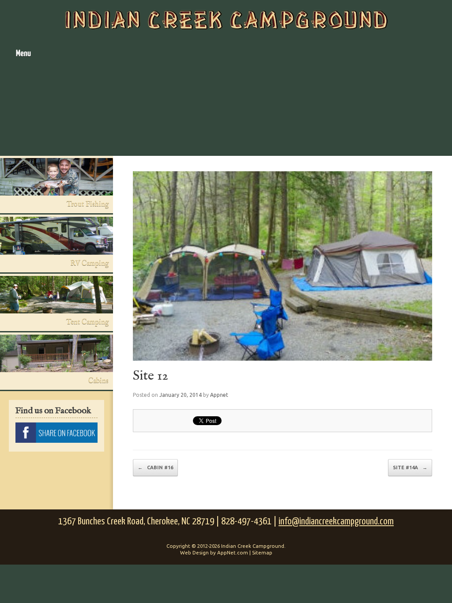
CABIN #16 (155, 467)
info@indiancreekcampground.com (336, 521)
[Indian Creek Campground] (226, 20)
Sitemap (262, 552)
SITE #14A (410, 467)
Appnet (219, 395)
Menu (23, 53)
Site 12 (150, 376)
